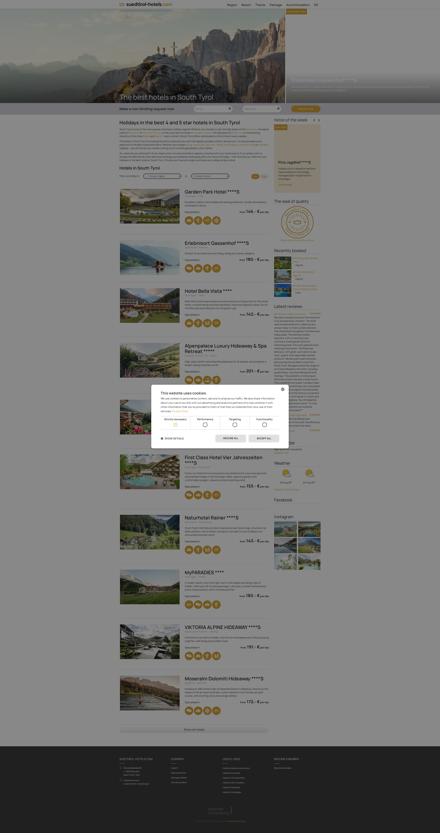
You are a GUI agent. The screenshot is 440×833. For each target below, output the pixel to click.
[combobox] (282, 389)
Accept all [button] (264, 438)
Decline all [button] (230, 438)
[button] (172, 438)
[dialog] (220, 417)
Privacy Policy (180, 411)
